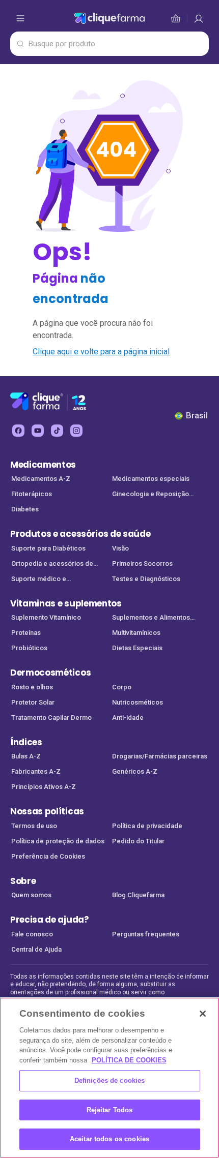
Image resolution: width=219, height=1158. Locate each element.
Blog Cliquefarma (138, 895)
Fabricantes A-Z (36, 771)
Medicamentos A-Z (40, 478)
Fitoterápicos (31, 494)
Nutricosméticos (137, 702)
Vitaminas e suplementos (66, 603)
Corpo (121, 687)
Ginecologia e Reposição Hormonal (150, 495)
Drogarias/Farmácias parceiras (159, 756)
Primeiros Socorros (142, 563)
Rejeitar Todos (110, 1110)
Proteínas (26, 632)
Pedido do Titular (138, 841)
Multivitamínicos (136, 632)
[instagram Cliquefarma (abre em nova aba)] (76, 430)
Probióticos (29, 648)
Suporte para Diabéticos (48, 548)
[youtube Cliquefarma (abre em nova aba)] (38, 430)
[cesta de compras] (198, 18)
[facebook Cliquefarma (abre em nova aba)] (18, 430)
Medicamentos (43, 464)
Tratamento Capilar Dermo (51, 717)
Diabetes (25, 509)
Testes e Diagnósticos (146, 579)
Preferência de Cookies (48, 856)
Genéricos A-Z (134, 771)
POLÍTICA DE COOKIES (129, 1060)
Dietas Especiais (137, 648)
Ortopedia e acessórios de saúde (52, 564)
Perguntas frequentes (145, 934)
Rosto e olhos (32, 687)
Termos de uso (34, 826)
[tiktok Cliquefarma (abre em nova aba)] (57, 430)
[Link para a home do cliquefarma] (109, 18)
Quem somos (31, 895)
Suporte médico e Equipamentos (38, 580)
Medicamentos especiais (150, 478)
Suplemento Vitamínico (46, 617)
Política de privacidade (147, 826)
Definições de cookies (109, 1080)
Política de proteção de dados (57, 841)
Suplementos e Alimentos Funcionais (151, 618)
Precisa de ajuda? (49, 919)
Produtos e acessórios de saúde (80, 533)
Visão (120, 548)
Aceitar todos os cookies (109, 1139)
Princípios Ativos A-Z (43, 786)
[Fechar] (202, 1013)
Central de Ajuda (36, 949)
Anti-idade (128, 717)
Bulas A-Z (26, 756)
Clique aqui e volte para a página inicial (101, 351)
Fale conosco (32, 934)
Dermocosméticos (50, 672)
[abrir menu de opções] (20, 18)
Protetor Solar (32, 702)
